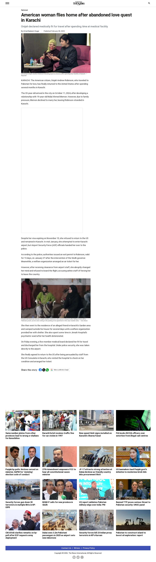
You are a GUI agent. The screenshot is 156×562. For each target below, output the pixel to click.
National (24, 10)
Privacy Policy (89, 548)
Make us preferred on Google (61, 369)
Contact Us (66, 548)
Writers (77, 548)
